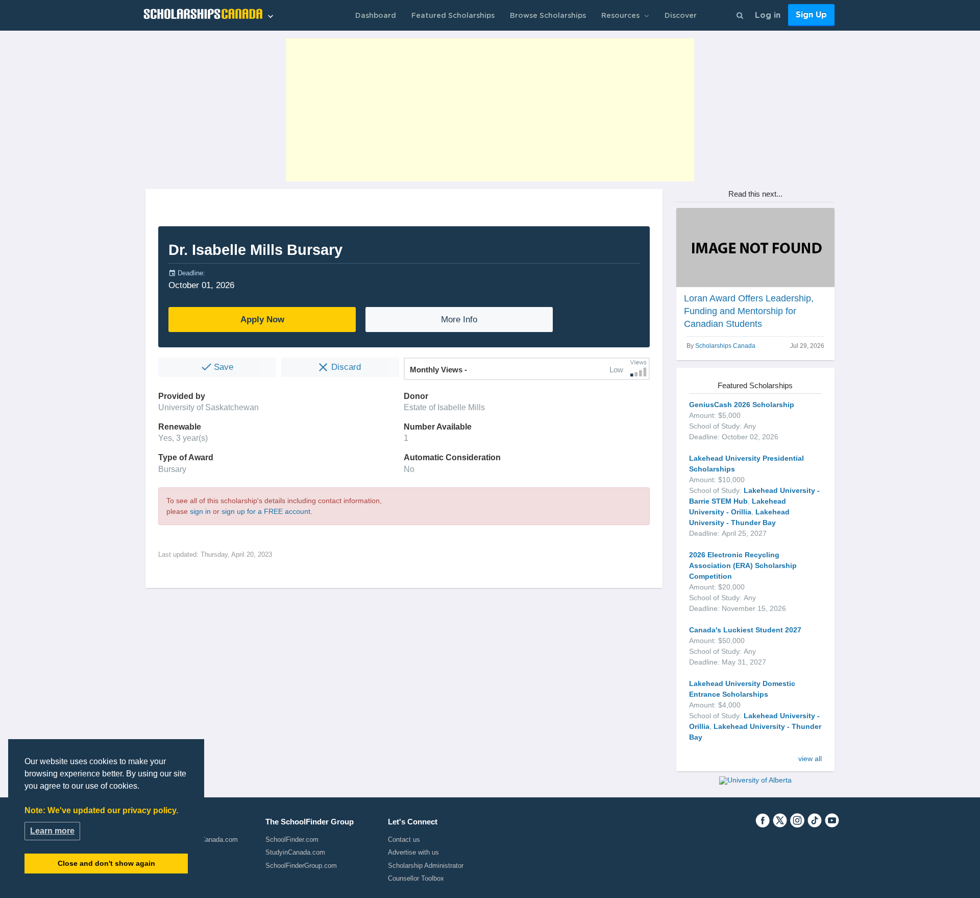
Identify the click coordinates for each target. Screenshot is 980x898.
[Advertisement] (490, 109)
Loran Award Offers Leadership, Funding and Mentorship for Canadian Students (749, 311)
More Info (459, 319)
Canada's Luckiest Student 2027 (745, 630)
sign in (200, 511)
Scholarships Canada (725, 345)
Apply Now (262, 319)
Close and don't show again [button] (106, 863)
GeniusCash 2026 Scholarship (741, 404)
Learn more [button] (52, 830)
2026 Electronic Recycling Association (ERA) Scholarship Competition (743, 565)
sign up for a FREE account (266, 511)
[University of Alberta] (755, 780)
